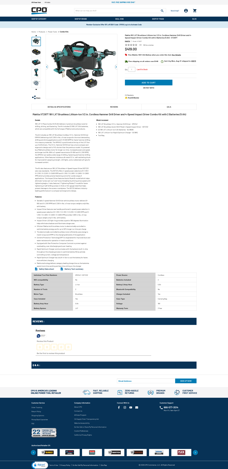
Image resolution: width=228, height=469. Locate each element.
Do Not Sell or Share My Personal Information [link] (90, 427)
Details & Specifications (59, 107)
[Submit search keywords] (162, 10)
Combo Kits (64, 32)
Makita (127, 41)
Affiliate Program (80, 415)
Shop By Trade (158, 19)
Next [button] (36, 89)
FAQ (32, 424)
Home (33, 32)
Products (42, 32)
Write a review (148, 45)
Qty (126, 69)
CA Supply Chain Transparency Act (86, 419)
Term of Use (53, 465)
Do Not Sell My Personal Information (85, 465)
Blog (194, 19)
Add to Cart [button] (149, 82)
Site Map (104, 465)
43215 (193, 61)
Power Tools (52, 32)
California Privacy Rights (83, 435)
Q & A (169, 107)
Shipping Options (37, 415)
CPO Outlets (47, 2)
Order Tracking (36, 407)
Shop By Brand (81, 19)
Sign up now (186, 381)
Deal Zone (119, 19)
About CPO (78, 407)
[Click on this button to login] (186, 11)
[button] (36, 41)
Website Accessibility (82, 423)
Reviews (114, 107)
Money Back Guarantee (39, 419)
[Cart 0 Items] (195, 10)
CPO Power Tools (36, 2)
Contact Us (78, 411)
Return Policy (36, 411)
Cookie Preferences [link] (81, 431)
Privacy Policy (65, 465)
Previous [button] (36, 35)
